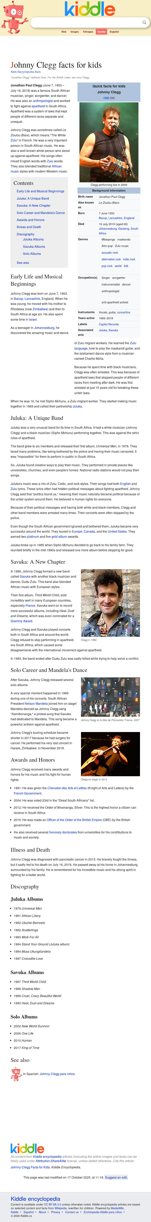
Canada (89, 531)
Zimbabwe (40, 309)
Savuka (113, 330)
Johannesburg (108, 228)
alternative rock (111, 259)
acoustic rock (110, 252)
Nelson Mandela (36, 703)
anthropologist (43, 100)
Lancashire (115, 218)
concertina (123, 312)
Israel (33, 319)
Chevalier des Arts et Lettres (67, 788)
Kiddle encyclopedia (47, 1156)
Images (75, 31)
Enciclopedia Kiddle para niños (103, 1212)
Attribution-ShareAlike (51, 1161)
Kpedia (101, 31)
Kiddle (14, 1212)
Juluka (103, 330)
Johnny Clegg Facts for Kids (30, 1167)
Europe (77, 531)
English (125, 483)
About (42, 1212)
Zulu (14, 140)
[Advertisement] (76, 47)
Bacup (103, 218)
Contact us (72, 1212)
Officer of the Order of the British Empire (74, 819)
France (30, 605)
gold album (59, 536)
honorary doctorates (63, 832)
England (129, 218)
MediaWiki (117, 1208)
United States (117, 531)
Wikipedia (61, 1208)
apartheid (38, 106)
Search (144, 22)
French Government (27, 793)
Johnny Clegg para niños (57, 1074)
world (118, 266)
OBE (106, 98)
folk (126, 266)
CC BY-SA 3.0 (52, 1204)
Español (114, 31)
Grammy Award (21, 621)
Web (63, 31)
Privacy (55, 1212)
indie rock (129, 259)
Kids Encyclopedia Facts (26, 71)
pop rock (107, 266)
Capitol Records (109, 324)
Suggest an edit (116, 1177)
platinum (33, 536)
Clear (136, 22)
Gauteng (123, 228)
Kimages (88, 31)
